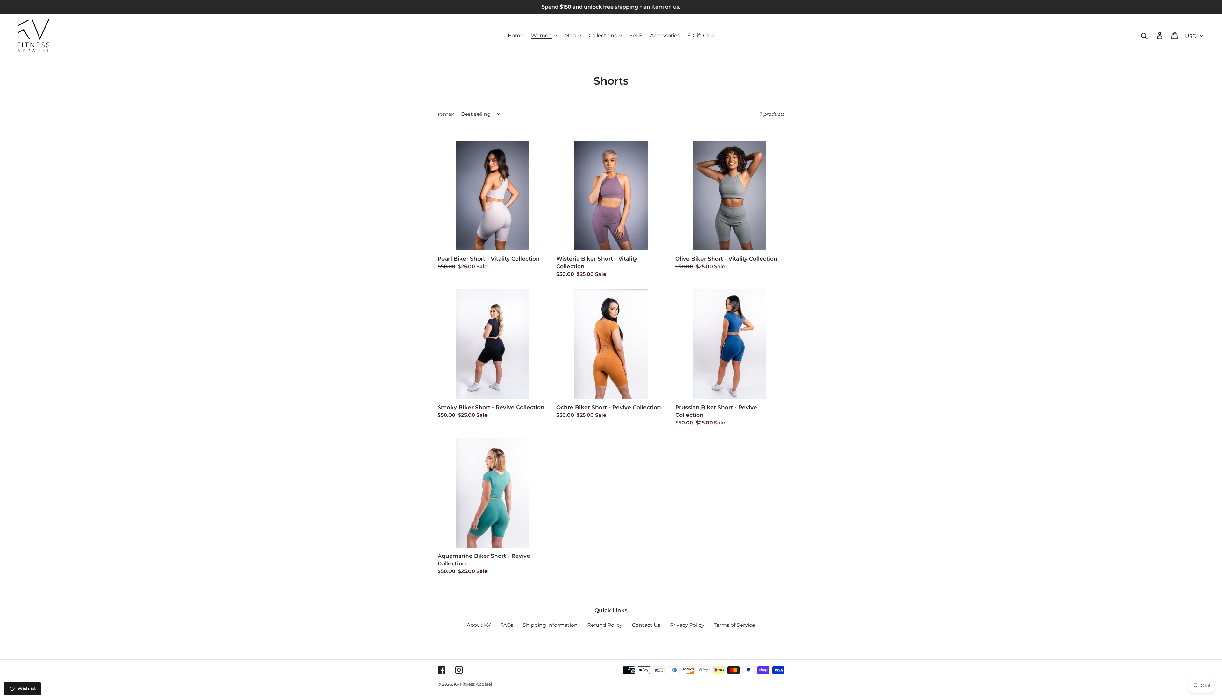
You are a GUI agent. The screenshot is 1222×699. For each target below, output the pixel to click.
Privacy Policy (687, 625)
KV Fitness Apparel (473, 684)
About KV (479, 625)
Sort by (446, 114)
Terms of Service (734, 625)
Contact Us (646, 625)
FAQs (506, 625)
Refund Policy (604, 625)
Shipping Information (550, 625)
